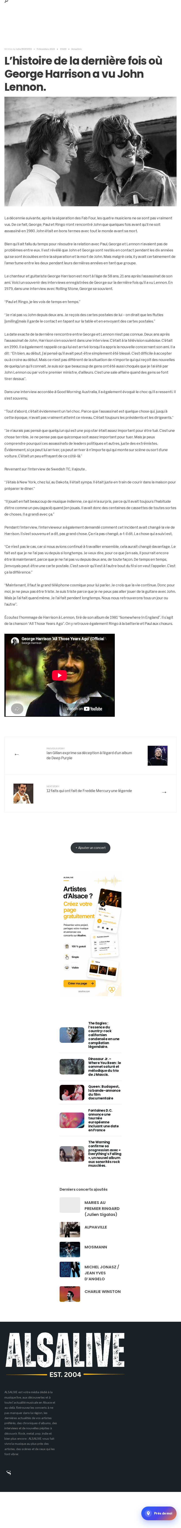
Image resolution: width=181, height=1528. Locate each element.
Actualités (76, 49)
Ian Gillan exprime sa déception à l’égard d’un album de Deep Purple (89, 753)
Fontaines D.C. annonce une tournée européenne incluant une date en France (103, 1120)
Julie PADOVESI (24, 49)
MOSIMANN (96, 1247)
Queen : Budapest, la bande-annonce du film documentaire (104, 1092)
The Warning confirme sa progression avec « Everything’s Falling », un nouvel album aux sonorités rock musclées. (104, 1154)
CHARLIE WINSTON (103, 1291)
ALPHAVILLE (96, 1227)
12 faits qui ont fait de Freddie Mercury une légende (89, 789)
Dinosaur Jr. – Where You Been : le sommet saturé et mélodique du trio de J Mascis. (104, 1067)
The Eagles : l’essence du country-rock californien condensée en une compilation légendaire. (103, 1035)
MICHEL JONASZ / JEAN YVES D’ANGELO (102, 1273)
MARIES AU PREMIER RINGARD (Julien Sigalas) (102, 1208)
